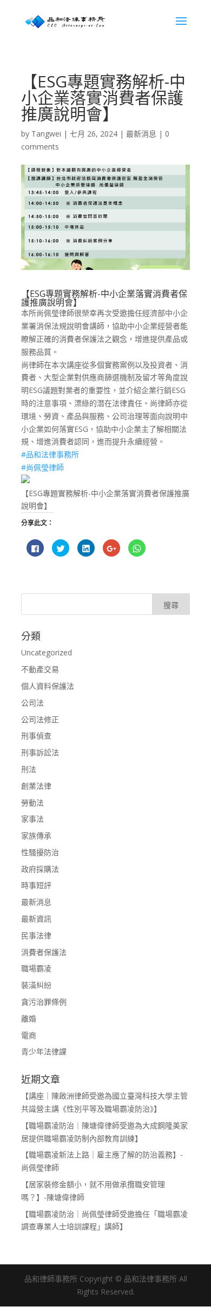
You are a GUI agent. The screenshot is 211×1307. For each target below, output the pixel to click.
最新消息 (141, 133)
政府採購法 (40, 869)
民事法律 (36, 935)
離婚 (28, 1018)
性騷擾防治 (40, 852)
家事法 (32, 819)
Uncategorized (46, 652)
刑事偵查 (36, 735)
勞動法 (32, 802)
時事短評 (36, 885)
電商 (28, 1035)
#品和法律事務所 (50, 454)
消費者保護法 (44, 952)
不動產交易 (40, 669)
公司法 (32, 702)
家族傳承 (36, 835)
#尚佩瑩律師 (42, 467)
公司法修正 (40, 719)
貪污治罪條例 (44, 1002)
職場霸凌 (36, 968)
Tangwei (46, 133)
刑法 (28, 769)
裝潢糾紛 (36, 985)
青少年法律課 (44, 1051)
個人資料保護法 (47, 686)
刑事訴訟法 (40, 752)
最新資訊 (36, 918)
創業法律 (36, 786)
